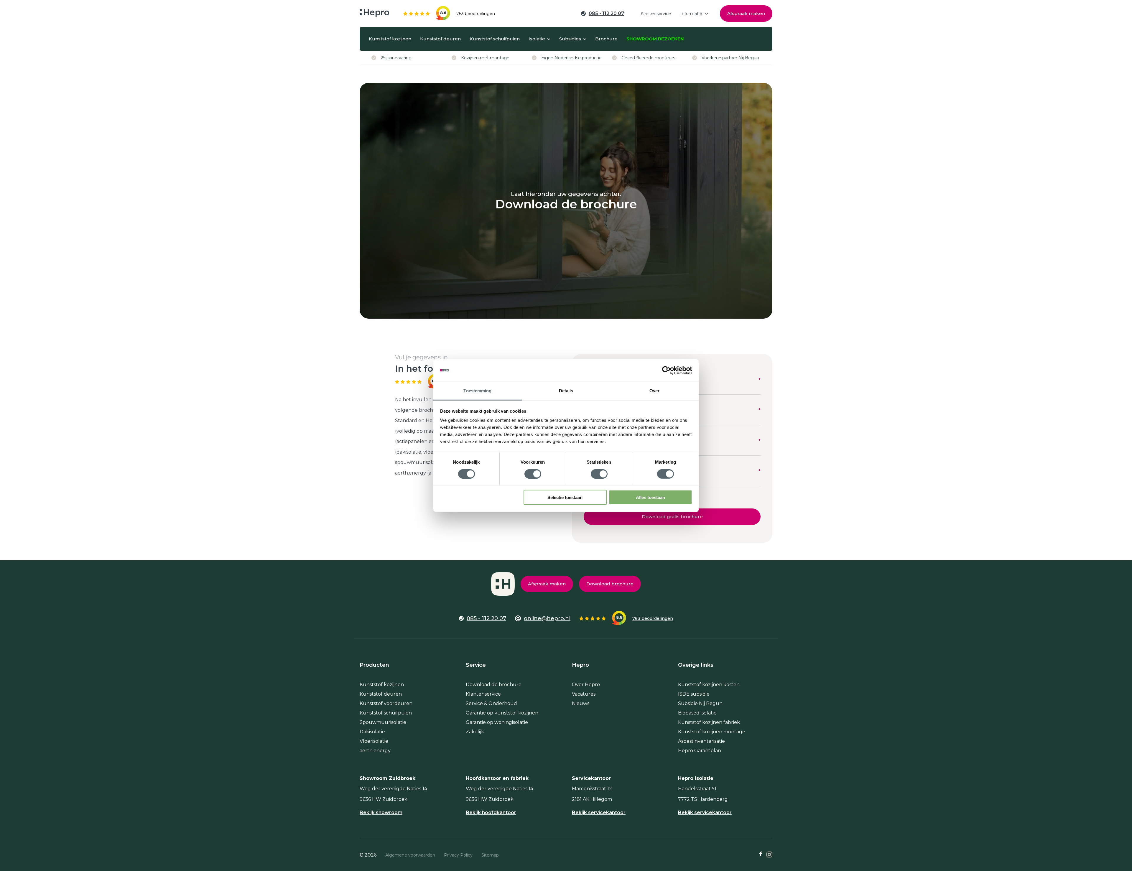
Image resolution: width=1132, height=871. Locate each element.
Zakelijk (475, 732)
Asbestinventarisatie (701, 741)
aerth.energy (375, 750)
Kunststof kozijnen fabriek (709, 722)
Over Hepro (586, 684)
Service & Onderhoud (491, 703)
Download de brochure (493, 684)
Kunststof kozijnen (382, 684)
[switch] (532, 473)
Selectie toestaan (565, 497)
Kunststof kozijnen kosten (709, 684)
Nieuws (580, 703)
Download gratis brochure (672, 516)
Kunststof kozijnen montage (711, 732)
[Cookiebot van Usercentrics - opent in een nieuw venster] (666, 370)
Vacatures (583, 694)
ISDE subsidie (694, 694)
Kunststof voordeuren (386, 703)
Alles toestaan (650, 497)
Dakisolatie (372, 732)
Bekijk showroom (381, 812)
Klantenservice (483, 694)
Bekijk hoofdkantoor (491, 812)
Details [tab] (566, 390)
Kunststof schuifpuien (386, 713)
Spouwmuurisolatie (383, 722)
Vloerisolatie (374, 741)
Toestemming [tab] (477, 390)
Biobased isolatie (697, 713)
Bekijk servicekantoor (599, 812)
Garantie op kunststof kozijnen (502, 713)
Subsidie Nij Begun (700, 703)
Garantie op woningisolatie (497, 722)
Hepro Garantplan (699, 750)
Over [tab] (654, 390)
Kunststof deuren (381, 694)
